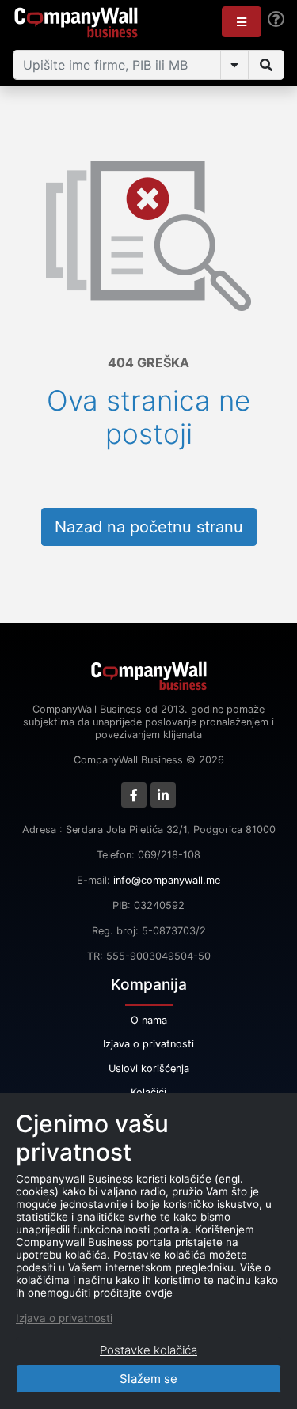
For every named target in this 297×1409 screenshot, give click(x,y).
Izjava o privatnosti (148, 1044)
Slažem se (148, 1378)
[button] (241, 21)
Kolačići (148, 1092)
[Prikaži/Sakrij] (234, 65)
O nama (149, 1020)
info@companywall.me (166, 880)
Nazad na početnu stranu (149, 526)
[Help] (276, 19)
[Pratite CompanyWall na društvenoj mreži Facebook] (134, 795)
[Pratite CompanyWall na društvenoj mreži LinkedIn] (163, 795)
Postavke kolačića (148, 1350)
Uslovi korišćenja (149, 1068)
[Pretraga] (266, 65)
